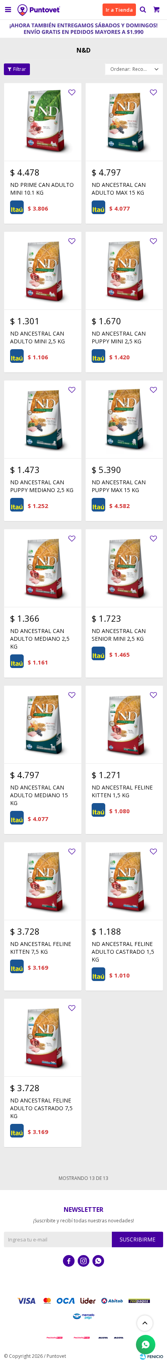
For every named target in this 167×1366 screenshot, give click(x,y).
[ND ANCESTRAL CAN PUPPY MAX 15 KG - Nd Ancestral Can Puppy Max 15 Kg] (124, 419)
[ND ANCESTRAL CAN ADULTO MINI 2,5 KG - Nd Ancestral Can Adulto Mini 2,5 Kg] (43, 270)
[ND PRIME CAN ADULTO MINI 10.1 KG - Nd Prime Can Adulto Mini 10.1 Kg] (43, 122)
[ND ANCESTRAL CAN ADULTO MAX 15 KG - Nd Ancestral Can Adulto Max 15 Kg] (124, 122)
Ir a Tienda (119, 9)
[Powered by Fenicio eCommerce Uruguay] (151, 1356)
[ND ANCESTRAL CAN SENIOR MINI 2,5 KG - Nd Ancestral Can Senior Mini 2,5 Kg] (124, 568)
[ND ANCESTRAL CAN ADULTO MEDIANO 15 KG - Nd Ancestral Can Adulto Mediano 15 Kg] (43, 724)
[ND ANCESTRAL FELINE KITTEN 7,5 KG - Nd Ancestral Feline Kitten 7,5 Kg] (43, 881)
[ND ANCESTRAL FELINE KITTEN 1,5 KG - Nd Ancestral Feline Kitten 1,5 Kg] (124, 724)
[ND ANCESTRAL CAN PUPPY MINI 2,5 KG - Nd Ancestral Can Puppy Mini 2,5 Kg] (124, 270)
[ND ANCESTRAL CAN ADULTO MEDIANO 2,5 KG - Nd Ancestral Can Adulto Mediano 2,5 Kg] (43, 568)
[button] (143, 9)
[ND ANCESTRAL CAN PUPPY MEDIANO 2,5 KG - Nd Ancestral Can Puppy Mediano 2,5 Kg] (43, 419)
